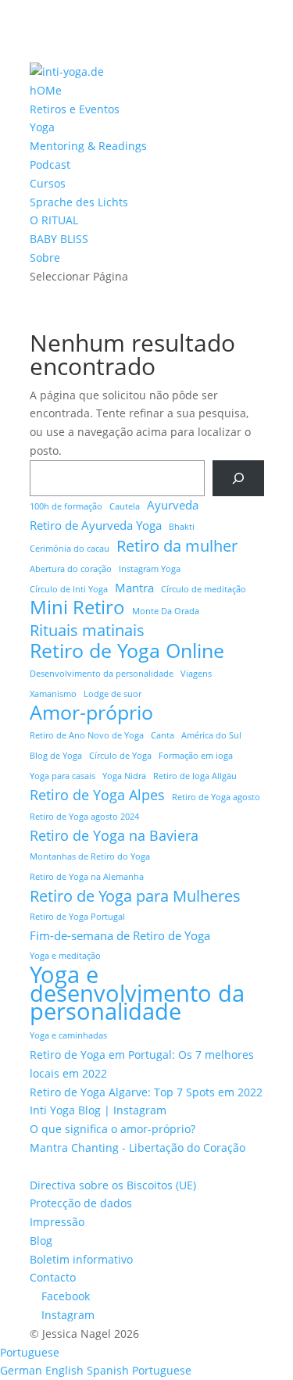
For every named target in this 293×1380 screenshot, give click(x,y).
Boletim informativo (81, 1259)
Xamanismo (53, 693)
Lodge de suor (112, 693)
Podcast (50, 164)
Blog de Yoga (56, 755)
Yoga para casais (62, 775)
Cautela (124, 506)
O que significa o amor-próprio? (112, 1128)
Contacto (53, 1277)
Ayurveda (172, 505)
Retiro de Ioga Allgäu (195, 775)
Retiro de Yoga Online (127, 651)
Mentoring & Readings (88, 145)
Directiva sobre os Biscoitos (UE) (113, 1185)
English (66, 1370)
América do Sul (211, 735)
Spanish (109, 1370)
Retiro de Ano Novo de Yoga (87, 735)
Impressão (57, 1221)
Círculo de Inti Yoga (69, 589)
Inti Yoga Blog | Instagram (98, 1110)
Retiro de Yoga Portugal (77, 916)
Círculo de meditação (203, 589)
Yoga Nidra (124, 775)
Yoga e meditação (65, 955)
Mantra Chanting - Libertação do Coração (137, 1147)
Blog (41, 1240)
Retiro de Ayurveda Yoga (96, 525)
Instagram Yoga (149, 568)
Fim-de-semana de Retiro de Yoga (120, 935)
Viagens (196, 673)
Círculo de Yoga (120, 755)
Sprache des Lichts (79, 202)
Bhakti (182, 526)
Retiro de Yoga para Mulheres (135, 896)
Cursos (48, 183)
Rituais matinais (87, 630)
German (22, 1370)
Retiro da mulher (177, 546)
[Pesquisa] (238, 478)
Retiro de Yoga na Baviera (114, 836)
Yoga (42, 127)
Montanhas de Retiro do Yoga (90, 856)
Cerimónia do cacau (69, 548)
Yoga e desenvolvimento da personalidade (137, 993)
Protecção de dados (81, 1203)
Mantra (134, 587)
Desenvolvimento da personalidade (101, 673)
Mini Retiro (77, 608)
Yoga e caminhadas (68, 1035)
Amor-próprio (91, 712)
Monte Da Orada (165, 611)
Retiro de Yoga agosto (216, 797)
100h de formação (66, 506)
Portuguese (29, 1352)
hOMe (46, 90)
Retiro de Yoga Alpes (97, 795)
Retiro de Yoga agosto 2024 (84, 816)
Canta (162, 735)
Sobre (45, 257)
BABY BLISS (59, 238)
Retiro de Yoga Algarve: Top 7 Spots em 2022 (146, 1092)
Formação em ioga (196, 755)
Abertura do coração (71, 568)
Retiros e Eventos (75, 109)
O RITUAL (54, 220)
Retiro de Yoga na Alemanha (87, 876)
